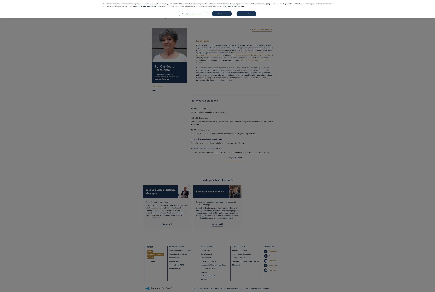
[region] (217, 9)
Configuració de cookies (193, 14)
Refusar (221, 14)
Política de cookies (236, 6)
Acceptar (246, 14)
